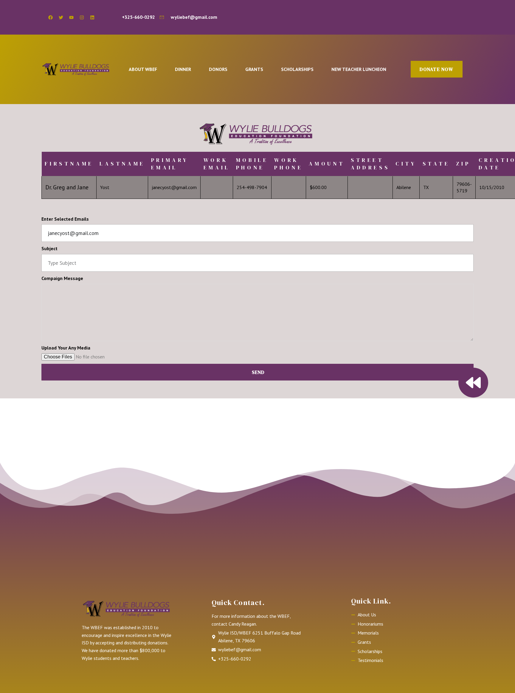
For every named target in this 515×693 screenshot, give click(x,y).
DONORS (218, 69)
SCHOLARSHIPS (297, 69)
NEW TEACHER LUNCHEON (358, 69)
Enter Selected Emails (65, 219)
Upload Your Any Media (65, 348)
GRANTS (254, 69)
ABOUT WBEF (143, 69)
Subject (49, 248)
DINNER (183, 69)
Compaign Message (62, 278)
